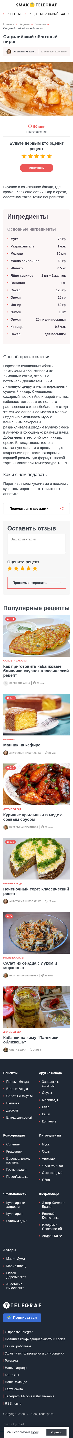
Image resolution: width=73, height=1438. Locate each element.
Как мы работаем (18, 1346)
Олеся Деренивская (16, 1275)
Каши (46, 1114)
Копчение (49, 1121)
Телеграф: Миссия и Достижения (29, 1396)
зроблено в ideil (14, 1424)
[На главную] (36, 4)
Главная (8, 24)
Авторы (9, 1250)
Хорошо (56, 1432)
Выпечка (40, 24)
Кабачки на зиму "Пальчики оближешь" (30, 1039)
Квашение (14, 1151)
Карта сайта (14, 1389)
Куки (34, 1432)
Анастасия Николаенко (26, 51)
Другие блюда (12, 809)
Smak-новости (15, 1194)
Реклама (11, 1360)
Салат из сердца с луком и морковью (30, 965)
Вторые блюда (13, 883)
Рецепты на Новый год (47, 13)
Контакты (12, 1375)
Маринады (50, 1100)
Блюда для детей (19, 1117)
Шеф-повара (49, 1194)
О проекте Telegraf (18, 1332)
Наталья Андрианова (23, 827)
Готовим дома (16, 1221)
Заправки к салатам (50, 1083)
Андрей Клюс (52, 1236)
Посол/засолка (17, 1176)
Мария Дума (15, 1258)
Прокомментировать (30, 583)
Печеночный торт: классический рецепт (36, 891)
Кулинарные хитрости (15, 1204)
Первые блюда (17, 1081)
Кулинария (14, 1214)
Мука (14, 239)
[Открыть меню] (6, 4)
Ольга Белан (17, 1050)
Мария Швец (16, 1266)
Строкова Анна (19, 683)
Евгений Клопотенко (50, 1215)
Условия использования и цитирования (34, 1353)
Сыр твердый (52, 1172)
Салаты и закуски (15, 660)
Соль (46, 1151)
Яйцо (46, 1180)
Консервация (14, 1135)
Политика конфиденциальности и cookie (35, 1339)
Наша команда (16, 1382)
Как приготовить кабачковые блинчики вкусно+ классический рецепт (36, 671)
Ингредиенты (50, 1135)
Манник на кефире (21, 745)
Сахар (15, 290)
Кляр (45, 1107)
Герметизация (16, 1169)
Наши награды (16, 1368)
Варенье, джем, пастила (18, 1160)
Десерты (12, 1110)
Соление (13, 1144)
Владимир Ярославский (52, 1227)
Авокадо (48, 1158)
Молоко (17, 253)
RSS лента (13, 1403)
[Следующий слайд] (69, 14)
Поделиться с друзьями (29, 508)
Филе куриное (52, 1165)
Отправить (36, 167)
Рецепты (13, 13)
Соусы (47, 1092)
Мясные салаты (13, 957)
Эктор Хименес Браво (53, 1204)
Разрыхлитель (22, 246)
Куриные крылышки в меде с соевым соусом (32, 817)
